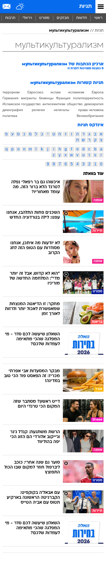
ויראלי (27, 18)
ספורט (44, 18)
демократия (94, 104)
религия (38, 110)
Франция (63, 98)
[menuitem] (81, 18)
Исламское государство (21, 104)
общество (75, 104)
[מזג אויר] (20, 6)
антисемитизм (53, 104)
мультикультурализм (69, 31)
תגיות (85, 6)
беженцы (46, 98)
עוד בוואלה (93, 174)
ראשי (98, 18)
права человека (91, 110)
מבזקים (63, 18)
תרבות (10, 18)
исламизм (76, 92)
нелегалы (61, 110)
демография (12, 110)
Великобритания (90, 116)
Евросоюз (35, 92)
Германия (10, 98)
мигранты (28, 98)
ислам (56, 92)
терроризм (11, 92)
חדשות (81, 18)
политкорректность (88, 98)
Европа (98, 92)
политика (9, 116)
